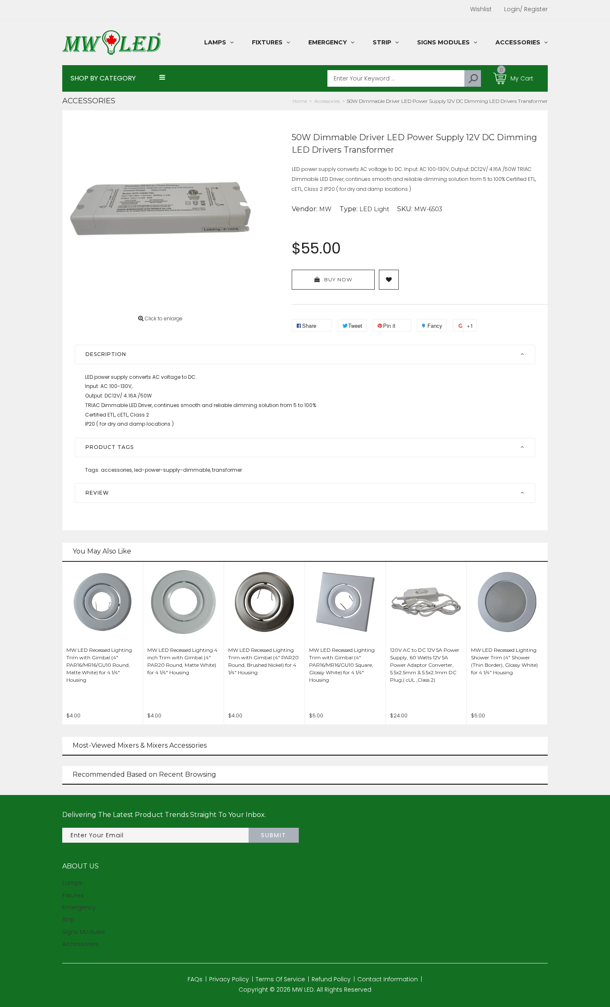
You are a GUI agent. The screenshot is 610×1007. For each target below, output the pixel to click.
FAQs (195, 979)
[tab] (305, 354)
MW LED (303, 989)
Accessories (88, 100)
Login (512, 9)
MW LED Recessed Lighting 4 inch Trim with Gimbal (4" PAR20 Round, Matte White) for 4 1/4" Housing (182, 661)
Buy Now (338, 279)
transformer (227, 469)
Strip (68, 919)
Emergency (79, 907)
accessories (117, 469)
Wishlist (481, 9)
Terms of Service (280, 979)
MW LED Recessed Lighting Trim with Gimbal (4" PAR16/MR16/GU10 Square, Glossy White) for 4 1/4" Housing (342, 665)
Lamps (72, 883)
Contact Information (387, 979)
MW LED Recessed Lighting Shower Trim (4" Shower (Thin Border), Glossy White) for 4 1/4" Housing (504, 661)
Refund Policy (331, 979)
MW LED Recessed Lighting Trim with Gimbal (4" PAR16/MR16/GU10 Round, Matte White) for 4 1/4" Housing (99, 665)
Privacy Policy (229, 979)
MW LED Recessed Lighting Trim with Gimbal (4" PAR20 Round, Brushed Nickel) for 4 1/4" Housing (263, 661)
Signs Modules (83, 932)
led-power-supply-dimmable (172, 469)
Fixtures (73, 895)
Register (534, 9)
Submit (273, 835)
